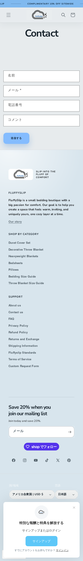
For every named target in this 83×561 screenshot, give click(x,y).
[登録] (69, 432)
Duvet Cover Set (19, 243)
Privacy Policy (18, 325)
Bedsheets (16, 263)
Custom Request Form (24, 366)
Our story (15, 222)
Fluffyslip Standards (22, 352)
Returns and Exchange (24, 339)
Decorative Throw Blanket (26, 249)
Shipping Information (23, 346)
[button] (8, 15)
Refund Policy (18, 332)
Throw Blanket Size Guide (26, 283)
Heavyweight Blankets (23, 256)
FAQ (11, 319)
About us (15, 305)
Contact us (16, 312)
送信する (16, 138)
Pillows (14, 269)
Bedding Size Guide (22, 276)
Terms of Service (20, 359)
